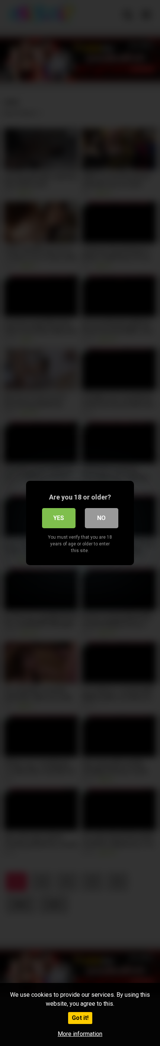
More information (80, 1033)
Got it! (80, 1017)
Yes (58, 518)
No (101, 518)
